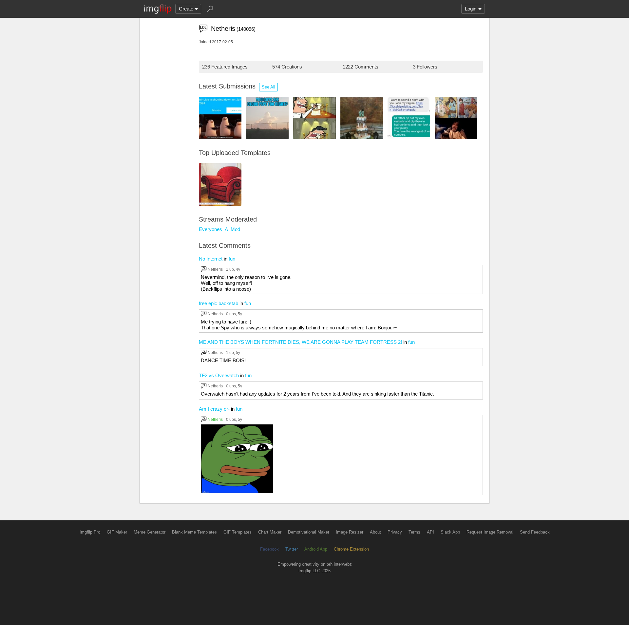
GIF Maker (117, 532)
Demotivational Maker (308, 532)
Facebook (269, 549)
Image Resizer (349, 532)
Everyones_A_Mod (219, 229)
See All (268, 87)
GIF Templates (237, 532)
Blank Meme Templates (194, 532)
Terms (414, 532)
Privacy (395, 532)
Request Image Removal (490, 532)
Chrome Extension (351, 549)
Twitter (291, 549)
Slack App (450, 532)
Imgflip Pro (90, 532)
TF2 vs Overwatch (219, 375)
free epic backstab (218, 303)
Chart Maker (269, 532)
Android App (315, 549)
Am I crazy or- (214, 409)
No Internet (210, 259)
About (375, 532)
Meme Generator (149, 532)
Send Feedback (535, 532)
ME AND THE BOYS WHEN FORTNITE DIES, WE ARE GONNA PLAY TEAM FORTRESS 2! (300, 342)
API (430, 532)
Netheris (215, 269)
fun (232, 259)
